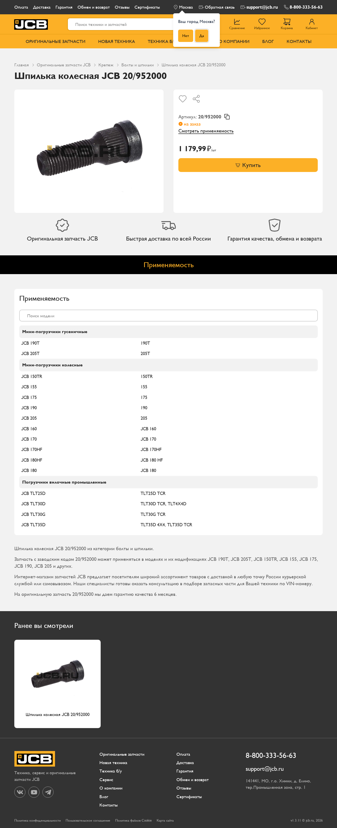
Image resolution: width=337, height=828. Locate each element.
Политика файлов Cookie (133, 820)
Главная (21, 64)
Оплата (21, 7)
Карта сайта (165, 820)
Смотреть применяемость (206, 131)
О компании (234, 41)
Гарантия (64, 7)
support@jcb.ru (262, 7)
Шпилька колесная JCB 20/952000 (58, 714)
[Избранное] (182, 98)
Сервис (106, 779)
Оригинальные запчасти (55, 41)
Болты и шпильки (137, 64)
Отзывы (122, 7)
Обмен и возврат (93, 7)
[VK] (19, 792)
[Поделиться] (196, 98)
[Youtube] (33, 792)
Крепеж (105, 64)
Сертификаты (147, 7)
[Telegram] (48, 792)
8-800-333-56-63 (306, 7)
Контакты (299, 41)
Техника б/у (162, 41)
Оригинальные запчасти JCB (64, 64)
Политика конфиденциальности (37, 820)
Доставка (42, 7)
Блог (268, 41)
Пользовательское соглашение (88, 820)
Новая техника (116, 41)
